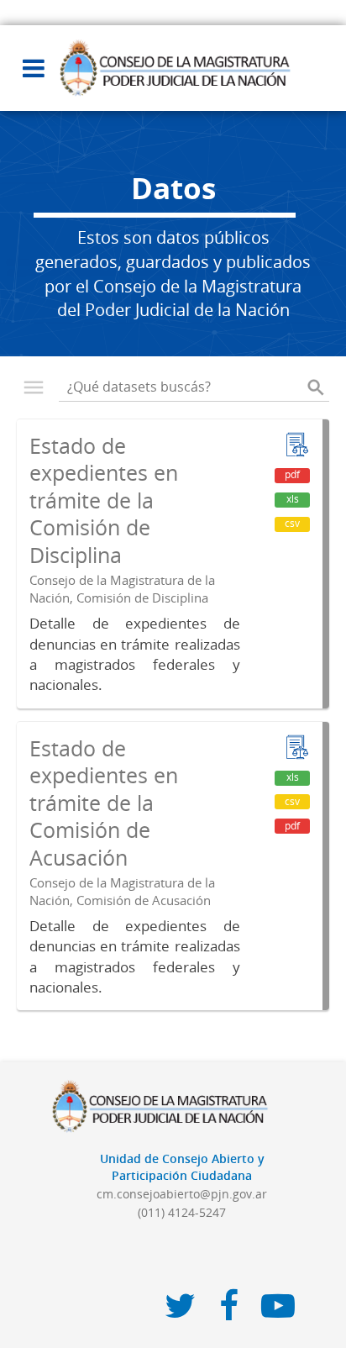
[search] (315, 387)
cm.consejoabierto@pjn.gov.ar (182, 1194)
